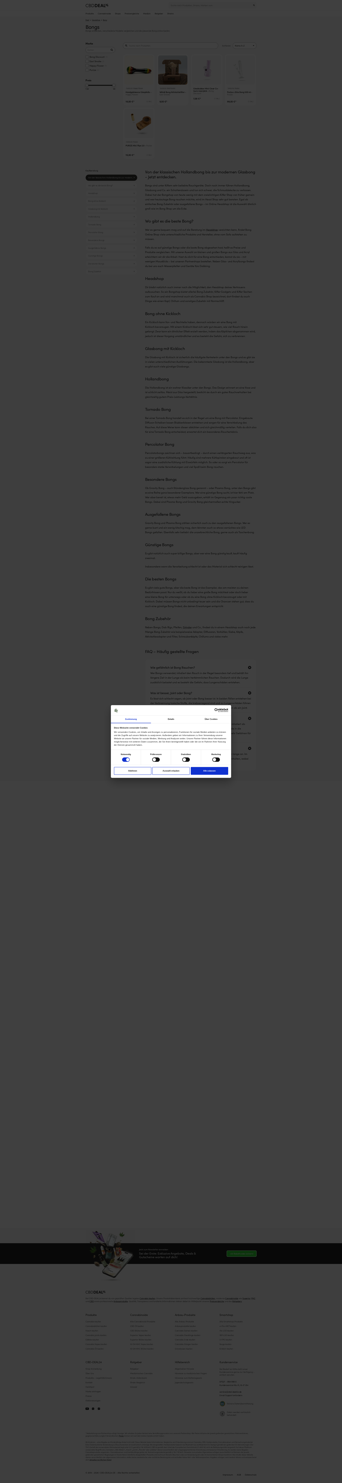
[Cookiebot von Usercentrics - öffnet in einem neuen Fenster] (216, 710)
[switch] (156, 760)
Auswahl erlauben (171, 771)
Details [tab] (171, 719)
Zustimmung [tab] (131, 719)
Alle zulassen (209, 771)
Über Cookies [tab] (211, 719)
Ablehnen (132, 771)
